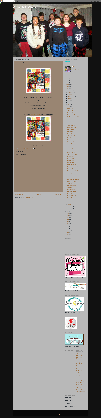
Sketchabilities (79, 382)
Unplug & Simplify (71, 195)
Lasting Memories (80, 362)
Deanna (75, 66)
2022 (67, 86)
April (69, 106)
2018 (67, 215)
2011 (67, 230)
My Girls (69, 137)
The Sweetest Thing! (72, 170)
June (69, 102)
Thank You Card (71, 183)
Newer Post (19, 194)
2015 (67, 221)
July (69, 100)
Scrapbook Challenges (79, 376)
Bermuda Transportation (73, 179)
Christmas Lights (71, 191)
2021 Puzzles (70, 110)
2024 (67, 82)
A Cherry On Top (80, 353)
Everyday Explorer (72, 168)
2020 (67, 211)
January (70, 208)
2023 (67, 84)
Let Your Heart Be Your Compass (75, 119)
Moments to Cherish (25, 7)
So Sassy (69, 187)
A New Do (69, 146)
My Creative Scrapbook (79, 366)
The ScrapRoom (80, 391)
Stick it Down (79, 387)
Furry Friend (70, 162)
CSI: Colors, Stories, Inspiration (79, 359)
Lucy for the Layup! (72, 200)
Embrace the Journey (72, 114)
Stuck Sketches (80, 389)
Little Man (69, 133)
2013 (67, 226)
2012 (67, 228)
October (70, 94)
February (70, 206)
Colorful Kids (70, 160)
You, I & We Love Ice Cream (74, 154)
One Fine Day (70, 175)
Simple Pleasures (71, 143)
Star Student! (70, 141)
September (71, 96)
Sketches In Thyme (79, 385)
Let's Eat (69, 193)
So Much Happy (71, 150)
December (70, 90)
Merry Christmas (71, 164)
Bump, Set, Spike (71, 127)
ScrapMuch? (79, 379)
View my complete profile (78, 69)
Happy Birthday (71, 131)
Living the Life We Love (73, 121)
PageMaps (79, 369)
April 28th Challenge (35, 114)
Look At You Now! (71, 152)
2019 (67, 213)
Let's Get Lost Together (73, 166)
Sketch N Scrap (80, 381)
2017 (67, 217)
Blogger (59, 414)
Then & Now (70, 177)
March (69, 204)
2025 (67, 80)
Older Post (57, 194)
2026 (67, 78)
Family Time (70, 108)
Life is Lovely (70, 158)
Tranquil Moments (71, 123)
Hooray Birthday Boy (72, 197)
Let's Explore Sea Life (72, 173)
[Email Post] (34, 148)
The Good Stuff (71, 135)
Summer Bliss (70, 112)
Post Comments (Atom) (28, 197)
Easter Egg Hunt (71, 181)
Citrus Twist (79, 355)
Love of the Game (71, 129)
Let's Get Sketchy (80, 363)
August (69, 98)
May (69, 104)
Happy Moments (71, 185)
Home (39, 194)
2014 (67, 223)
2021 (67, 88)
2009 (67, 234)
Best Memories (71, 156)
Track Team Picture (72, 125)
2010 (67, 232)
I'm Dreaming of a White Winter (75, 116)
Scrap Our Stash (80, 374)
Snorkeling (70, 148)
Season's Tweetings (72, 139)
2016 (67, 219)
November (70, 92)
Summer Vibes (71, 202)
